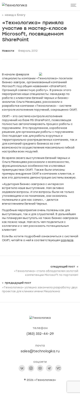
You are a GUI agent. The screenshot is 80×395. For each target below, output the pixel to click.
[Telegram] (49, 368)
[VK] (22, 368)
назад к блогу (15, 15)
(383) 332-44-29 (40, 334)
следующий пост (62, 266)
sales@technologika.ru (40, 351)
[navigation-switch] (73, 5)
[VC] (58, 368)
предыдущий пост (18, 282)
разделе (67, 240)
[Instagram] (31, 368)
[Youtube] (40, 368)
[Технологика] (14, 5)
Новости (8, 50)
